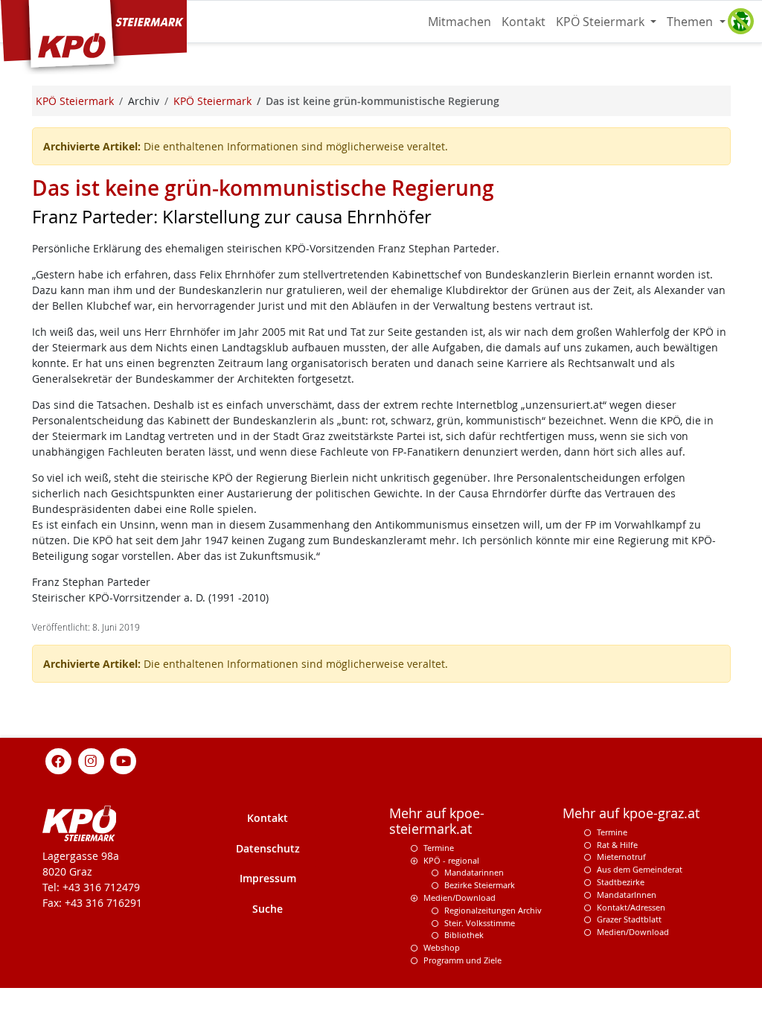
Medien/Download (459, 897)
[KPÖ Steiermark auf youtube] (123, 760)
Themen (691, 21)
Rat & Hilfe (617, 844)
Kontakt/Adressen (631, 907)
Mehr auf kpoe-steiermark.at (436, 821)
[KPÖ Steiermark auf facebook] (58, 760)
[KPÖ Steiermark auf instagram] (90, 760)
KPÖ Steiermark (601, 21)
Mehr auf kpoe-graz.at (631, 813)
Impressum (268, 878)
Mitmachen (459, 21)
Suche (267, 909)
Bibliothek (464, 934)
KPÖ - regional (451, 860)
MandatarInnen (626, 894)
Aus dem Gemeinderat (639, 869)
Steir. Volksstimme (479, 922)
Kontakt (523, 21)
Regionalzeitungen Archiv (493, 910)
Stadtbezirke (620, 881)
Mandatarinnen (474, 872)
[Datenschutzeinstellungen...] (740, 21)
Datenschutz (268, 848)
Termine (438, 847)
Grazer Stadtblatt (629, 919)
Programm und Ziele (462, 960)
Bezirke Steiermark (479, 884)
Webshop (441, 947)
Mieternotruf (621, 856)
